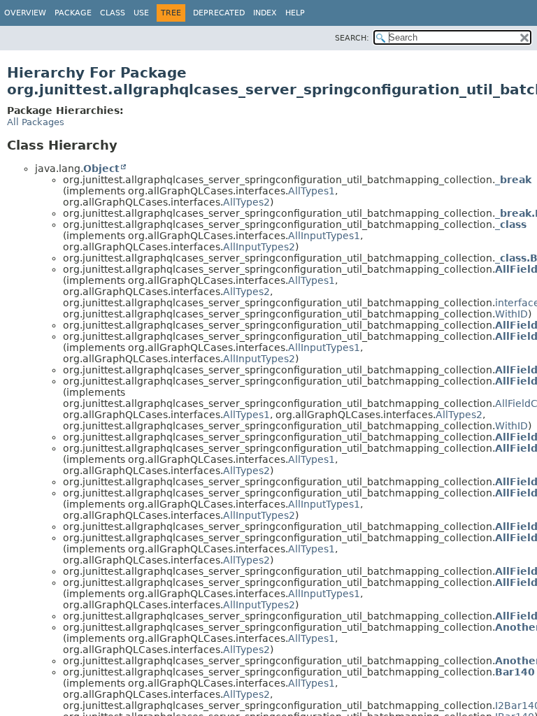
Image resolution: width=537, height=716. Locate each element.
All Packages (35, 122)
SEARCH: (352, 38)
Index (265, 12)
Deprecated (219, 12)
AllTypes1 (311, 190)
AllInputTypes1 (324, 235)
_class (511, 224)
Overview (25, 12)
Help (295, 12)
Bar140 (515, 672)
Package (73, 12)
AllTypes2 (246, 202)
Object (101, 168)
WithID (511, 314)
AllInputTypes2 (259, 246)
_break (513, 179)
